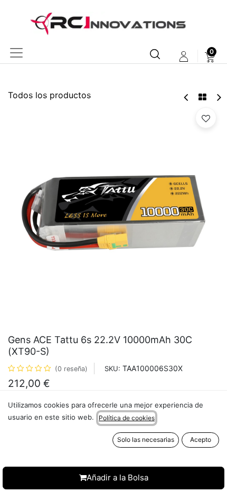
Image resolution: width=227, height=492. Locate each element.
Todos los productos (49, 95)
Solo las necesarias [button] (145, 439)
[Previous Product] (186, 97)
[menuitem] (210, 56)
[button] (205, 117)
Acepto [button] (200, 439)
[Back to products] (202, 97)
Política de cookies (127, 418)
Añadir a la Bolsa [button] (117, 477)
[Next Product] (218, 97)
